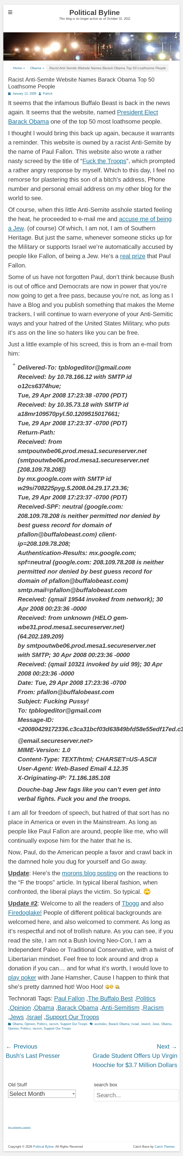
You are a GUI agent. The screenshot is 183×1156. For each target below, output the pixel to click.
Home (19, 68)
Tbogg (130, 903)
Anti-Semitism (121, 1007)
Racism (153, 1007)
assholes (100, 1024)
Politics (146, 998)
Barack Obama (77, 1007)
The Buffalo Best (110, 998)
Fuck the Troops (104, 160)
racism (53, 1024)
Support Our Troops (72, 1017)
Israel (34, 1017)
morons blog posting (89, 873)
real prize (132, 256)
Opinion (20, 1007)
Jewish (145, 1024)
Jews (17, 1017)
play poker (22, 977)
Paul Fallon (69, 998)
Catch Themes (165, 1146)
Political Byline (94, 12)
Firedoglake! (25, 912)
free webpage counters (19, 1127)
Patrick (48, 93)
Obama (37, 68)
